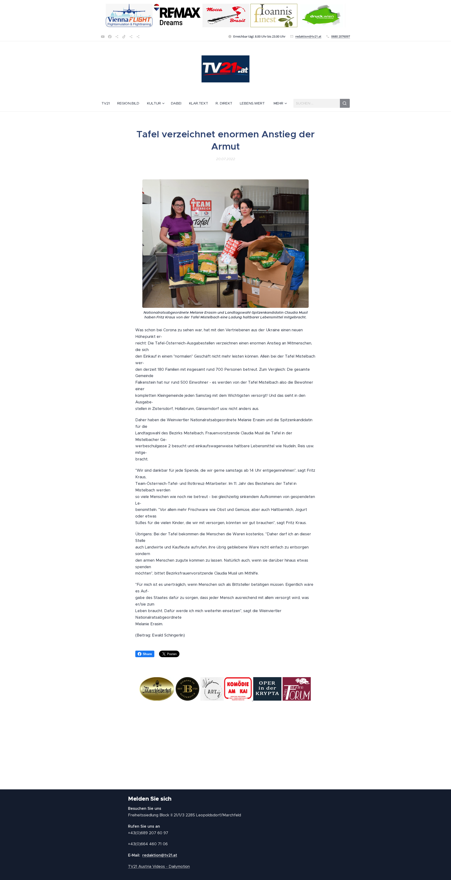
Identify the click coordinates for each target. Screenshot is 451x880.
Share (147, 654)
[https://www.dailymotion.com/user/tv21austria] (138, 37)
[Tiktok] (124, 37)
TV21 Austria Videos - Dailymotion (159, 866)
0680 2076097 (340, 36)
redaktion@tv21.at (308, 36)
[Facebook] (110, 37)
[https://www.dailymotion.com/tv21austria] (117, 37)
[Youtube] (103, 37)
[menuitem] (107, 103)
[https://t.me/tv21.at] (131, 37)
